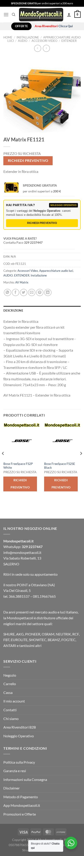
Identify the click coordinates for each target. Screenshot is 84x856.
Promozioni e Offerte (19, 814)
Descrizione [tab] (13, 310)
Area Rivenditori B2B (19, 727)
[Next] (81, 462)
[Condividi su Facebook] (15, 292)
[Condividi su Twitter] (23, 292)
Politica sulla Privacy (19, 762)
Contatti (10, 710)
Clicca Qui (65, 26)
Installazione (28, 37)
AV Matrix (21, 282)
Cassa (8, 692)
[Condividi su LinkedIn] (48, 292)
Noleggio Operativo (18, 736)
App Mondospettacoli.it (21, 805)
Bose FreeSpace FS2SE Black (59, 466)
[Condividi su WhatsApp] (7, 292)
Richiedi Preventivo (28, 160)
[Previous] (3, 462)
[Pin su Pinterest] (39, 292)
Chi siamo (11, 718)
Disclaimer (11, 788)
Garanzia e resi (14, 771)
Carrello (9, 684)
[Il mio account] (69, 15)
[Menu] (6, 14)
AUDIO (22, 40)
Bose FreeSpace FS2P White (18, 466)
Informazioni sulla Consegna (25, 779)
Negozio (9, 675)
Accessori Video (44, 40)
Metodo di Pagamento (20, 797)
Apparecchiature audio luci (56, 270)
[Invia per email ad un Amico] (31, 292)
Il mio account (14, 701)
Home (7, 37)
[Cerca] (13, 14)
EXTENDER (69, 40)
